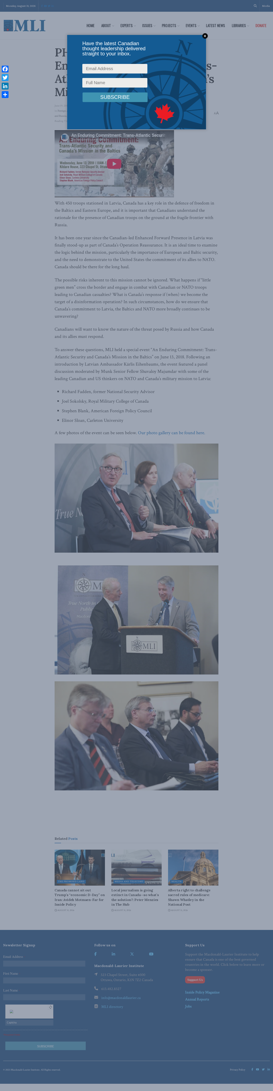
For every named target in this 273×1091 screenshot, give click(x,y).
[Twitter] (5, 77)
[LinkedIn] (5, 86)
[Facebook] (5, 69)
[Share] (5, 94)
